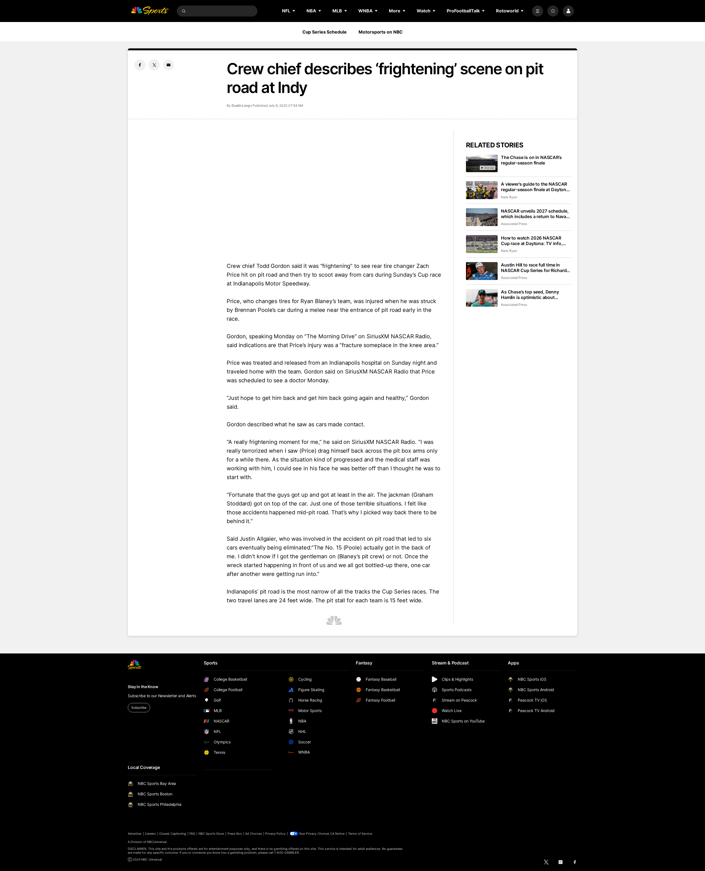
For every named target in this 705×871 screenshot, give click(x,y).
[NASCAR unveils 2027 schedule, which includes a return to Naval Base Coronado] (482, 217)
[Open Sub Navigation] (294, 10)
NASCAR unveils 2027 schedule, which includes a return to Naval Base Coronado (534, 213)
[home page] (150, 11)
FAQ (192, 834)
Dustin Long (241, 105)
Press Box (234, 834)
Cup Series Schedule (324, 32)
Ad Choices (253, 834)
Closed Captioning (172, 834)
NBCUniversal (157, 842)
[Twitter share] (154, 64)
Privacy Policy (275, 834)
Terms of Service (360, 834)
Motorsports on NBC (381, 32)
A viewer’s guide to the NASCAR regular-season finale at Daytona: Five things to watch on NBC (535, 186)
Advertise (135, 834)
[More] (537, 11)
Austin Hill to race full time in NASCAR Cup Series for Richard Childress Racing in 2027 (533, 267)
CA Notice (337, 834)
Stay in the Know (143, 686)
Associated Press (514, 224)
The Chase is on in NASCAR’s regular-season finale (531, 160)
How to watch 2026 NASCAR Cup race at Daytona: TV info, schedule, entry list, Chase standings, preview (531, 240)
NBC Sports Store (211, 834)
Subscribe (139, 707)
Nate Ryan (509, 197)
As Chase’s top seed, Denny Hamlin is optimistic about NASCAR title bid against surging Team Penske (535, 294)
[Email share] (168, 64)
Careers (150, 834)
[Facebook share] (139, 64)
